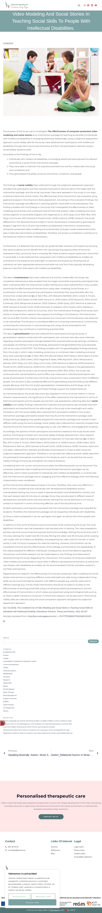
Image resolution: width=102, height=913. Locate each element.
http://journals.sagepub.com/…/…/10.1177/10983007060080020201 (59, 616)
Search (6, 638)
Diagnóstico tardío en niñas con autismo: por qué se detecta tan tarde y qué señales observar (38, 733)
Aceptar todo (32, 902)
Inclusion (6, 677)
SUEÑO (6, 701)
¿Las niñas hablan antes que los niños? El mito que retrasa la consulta (29, 727)
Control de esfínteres (11, 664)
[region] (32, 889)
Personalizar (19, 897)
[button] (79, 5)
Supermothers (8, 705)
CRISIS (5, 668)
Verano (5, 711)
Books (5, 686)
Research (6, 680)
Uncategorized (8, 708)
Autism (6, 655)
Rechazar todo (43, 897)
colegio (6, 658)
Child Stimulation (9, 671)
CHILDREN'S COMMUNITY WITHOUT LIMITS (19, 661)
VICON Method (8, 689)
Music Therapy (8, 692)
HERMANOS (7, 674)
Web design (55, 910)
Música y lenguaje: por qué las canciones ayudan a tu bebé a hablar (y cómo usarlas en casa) (37, 721)
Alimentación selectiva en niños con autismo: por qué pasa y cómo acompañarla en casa (36, 730)
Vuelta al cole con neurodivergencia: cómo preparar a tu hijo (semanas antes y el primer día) (37, 724)
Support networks (10, 698)
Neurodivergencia (10, 695)
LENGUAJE (7, 683)
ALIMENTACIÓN (9, 652)
